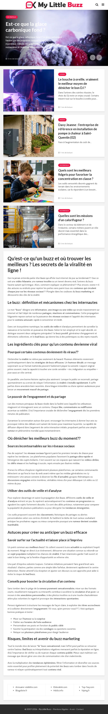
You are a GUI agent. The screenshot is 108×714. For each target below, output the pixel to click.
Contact (80, 709)
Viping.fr (86, 690)
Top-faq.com (88, 687)
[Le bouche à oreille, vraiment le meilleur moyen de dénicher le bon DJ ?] (28, 90)
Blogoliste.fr (21, 690)
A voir (72, 709)
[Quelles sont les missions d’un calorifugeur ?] (28, 226)
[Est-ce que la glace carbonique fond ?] (54, 38)
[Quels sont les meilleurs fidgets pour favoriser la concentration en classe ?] (28, 181)
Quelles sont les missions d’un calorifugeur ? (75, 218)
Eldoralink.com (60, 687)
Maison (62, 120)
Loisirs (62, 74)
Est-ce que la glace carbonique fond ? (26, 27)
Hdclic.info (58, 690)
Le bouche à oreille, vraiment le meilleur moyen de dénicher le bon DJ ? (78, 83)
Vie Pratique (11, 17)
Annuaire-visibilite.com (26, 687)
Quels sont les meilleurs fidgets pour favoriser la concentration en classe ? (75, 174)
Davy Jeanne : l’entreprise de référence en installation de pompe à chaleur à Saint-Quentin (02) (78, 131)
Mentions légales (60, 709)
